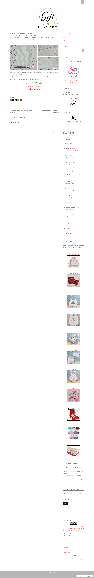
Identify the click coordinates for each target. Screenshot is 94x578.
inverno (15, 39)
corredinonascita (27, 37)
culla (39, 37)
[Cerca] (83, 50)
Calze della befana (69, 233)
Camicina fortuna (68, 162)
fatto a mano (42, 37)
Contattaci (18, 1)
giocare (52, 37)
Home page (65, 37)
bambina (37, 35)
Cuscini (66, 216)
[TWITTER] (51, 572)
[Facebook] (74, 2)
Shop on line (57, 1)
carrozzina (56, 35)
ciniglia (14, 37)
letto (18, 39)
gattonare (47, 37)
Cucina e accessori (69, 214)
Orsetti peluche (68, 188)
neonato (27, 39)
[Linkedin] (78, 2)
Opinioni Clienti (47, 1)
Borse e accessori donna (70, 212)
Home (11, 1)
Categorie (37, 1)
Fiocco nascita (68, 176)
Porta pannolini (68, 195)
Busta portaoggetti (69, 160)
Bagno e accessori (69, 209)
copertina (21, 37)
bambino (41, 35)
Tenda (66, 226)
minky (21, 39)
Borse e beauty (68, 157)
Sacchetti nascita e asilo (70, 200)
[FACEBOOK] (47, 572)
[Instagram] (73, 2)
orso (32, 39)
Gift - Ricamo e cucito (68, 467)
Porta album (67, 221)
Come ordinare (28, 1)
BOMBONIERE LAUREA (68, 145)
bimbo (50, 35)
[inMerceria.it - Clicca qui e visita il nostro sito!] (73, 79)
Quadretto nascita (68, 197)
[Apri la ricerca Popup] (82, 2)
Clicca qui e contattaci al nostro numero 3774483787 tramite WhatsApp (73, 122)
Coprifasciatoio (68, 171)
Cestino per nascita (69, 167)
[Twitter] (76, 2)
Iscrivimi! (65, 503)
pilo (41, 39)
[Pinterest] (71, 133)
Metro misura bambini (69, 186)
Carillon (66, 164)
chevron (11, 37)
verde (53, 39)
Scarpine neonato (68, 202)
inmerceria (12, 39)
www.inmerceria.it (34, 92)
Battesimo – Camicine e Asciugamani (72, 152)
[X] (68, 133)
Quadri (66, 223)
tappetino (46, 39)
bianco (47, 35)
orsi (30, 39)
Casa (66, 235)
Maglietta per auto (69, 183)
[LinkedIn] (73, 133)
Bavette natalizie (68, 230)
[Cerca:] (73, 50)
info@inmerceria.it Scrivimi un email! (73, 99)
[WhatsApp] (71, 2)
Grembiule (67, 178)
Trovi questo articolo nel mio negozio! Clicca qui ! (34, 86)
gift (50, 37)
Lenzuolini (67, 181)
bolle (52, 35)
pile (39, 39)
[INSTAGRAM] (43, 572)
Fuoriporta (67, 219)
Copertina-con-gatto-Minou (77, 479)
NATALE (65, 228)
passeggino (36, 39)
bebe (44, 35)
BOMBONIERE (67, 143)
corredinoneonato (34, 37)
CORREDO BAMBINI (28, 35)
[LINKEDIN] (55, 572)
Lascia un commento (14, 40)
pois (43, 39)
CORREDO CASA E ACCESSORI (70, 207)
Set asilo (66, 204)
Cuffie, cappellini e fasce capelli (71, 174)
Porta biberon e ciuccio (69, 193)
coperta (17, 37)
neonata (24, 39)
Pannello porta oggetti (69, 190)
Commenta (54, 131)
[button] (23, 57)
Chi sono (64, 40)
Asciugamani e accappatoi (70, 150)
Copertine (23, 35)
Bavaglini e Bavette (69, 155)
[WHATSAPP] (39, 572)
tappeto (50, 39)
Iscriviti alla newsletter (73, 489)
